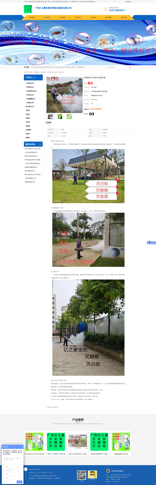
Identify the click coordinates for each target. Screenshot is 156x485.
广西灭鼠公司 (30, 83)
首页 (31, 72)
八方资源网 (39, 478)
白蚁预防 (28, 130)
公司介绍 (78, 17)
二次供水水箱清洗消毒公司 (32, 163)
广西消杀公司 (30, 102)
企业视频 (62, 17)
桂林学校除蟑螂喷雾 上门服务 (55, 454)
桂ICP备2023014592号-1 (47, 472)
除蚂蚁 (28, 137)
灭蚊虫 (28, 122)
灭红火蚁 (43, 72)
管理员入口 (51, 478)
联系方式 (124, 17)
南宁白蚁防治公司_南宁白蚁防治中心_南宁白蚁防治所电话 (33, 174)
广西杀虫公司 (30, 95)
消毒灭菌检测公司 (30, 171)
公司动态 (93, 17)
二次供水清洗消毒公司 (31, 152)
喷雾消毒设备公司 (30, 182)
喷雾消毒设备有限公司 (31, 167)
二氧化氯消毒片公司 (30, 178)
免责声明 (45, 478)
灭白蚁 (28, 110)
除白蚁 (28, 133)
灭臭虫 (28, 114)
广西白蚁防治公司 (31, 91)
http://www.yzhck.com (53, 407)
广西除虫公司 (30, 87)
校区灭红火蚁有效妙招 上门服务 (34, 454)
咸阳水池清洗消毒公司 (31, 156)
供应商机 (47, 17)
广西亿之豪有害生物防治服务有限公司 (39, 475)
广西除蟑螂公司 (30, 99)
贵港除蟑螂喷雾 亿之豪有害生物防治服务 (122, 454)
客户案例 (109, 17)
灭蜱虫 (28, 118)
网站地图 (57, 478)
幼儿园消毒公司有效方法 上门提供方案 (100, 454)
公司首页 (31, 17)
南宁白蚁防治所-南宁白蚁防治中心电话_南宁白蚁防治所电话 (33, 159)
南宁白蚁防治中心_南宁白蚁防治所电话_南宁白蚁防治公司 (33, 148)
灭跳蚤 (28, 126)
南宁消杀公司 (30, 106)
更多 (40, 144)
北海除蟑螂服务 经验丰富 (77, 454)
